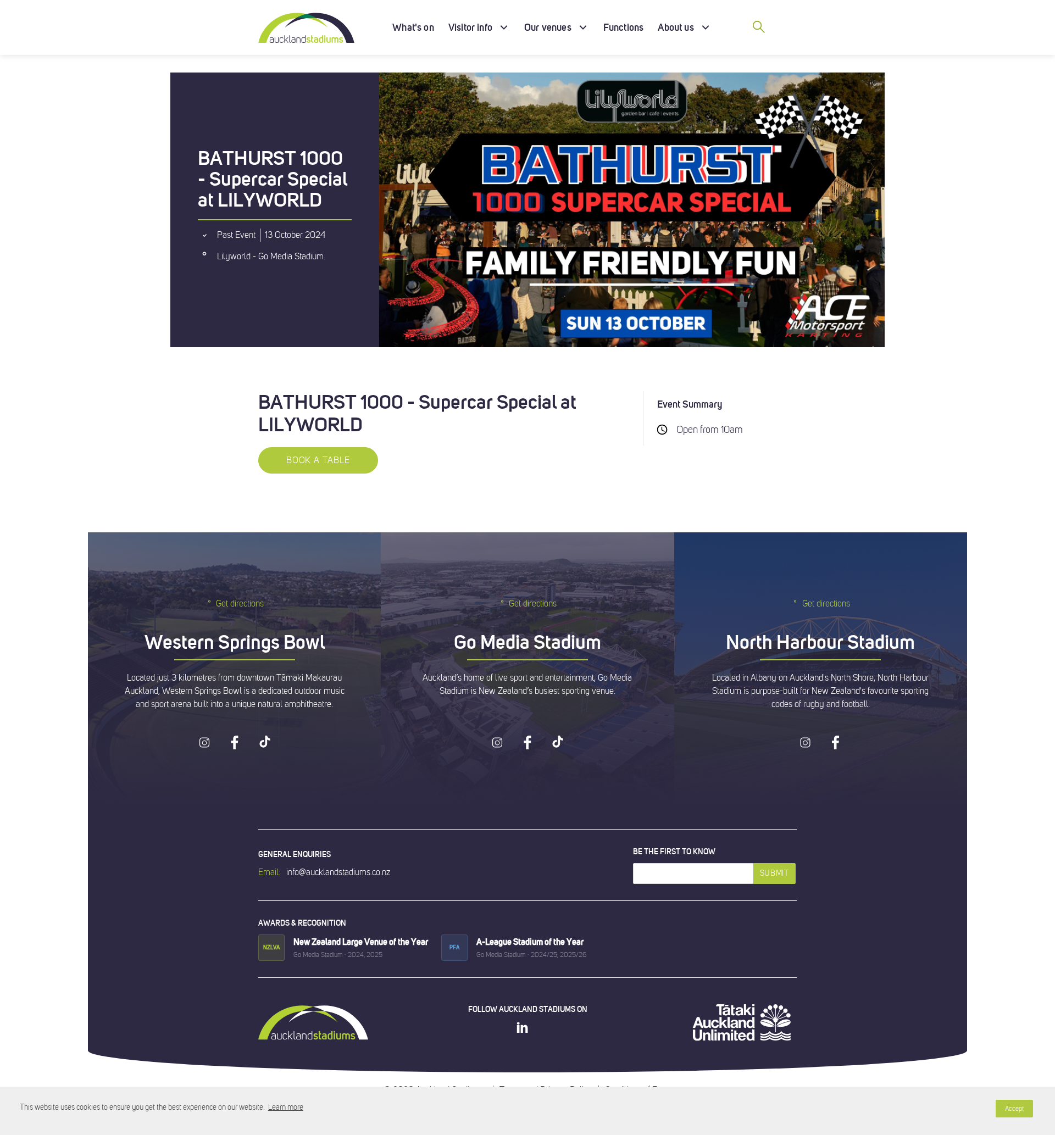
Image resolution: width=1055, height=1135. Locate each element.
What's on (413, 27)
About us (675, 27)
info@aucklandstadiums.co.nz (338, 872)
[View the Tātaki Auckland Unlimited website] (742, 1022)
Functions (623, 27)
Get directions (240, 604)
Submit (774, 873)
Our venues (547, 27)
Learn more (285, 1107)
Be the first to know (674, 851)
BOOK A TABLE (318, 460)
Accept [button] (1014, 1108)
